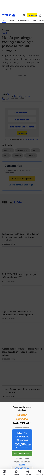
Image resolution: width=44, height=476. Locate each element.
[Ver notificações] (40, 15)
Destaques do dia (22, 468)
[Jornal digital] (24, 15)
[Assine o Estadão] (32, 15)
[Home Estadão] (8, 15)
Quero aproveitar (22, 454)
